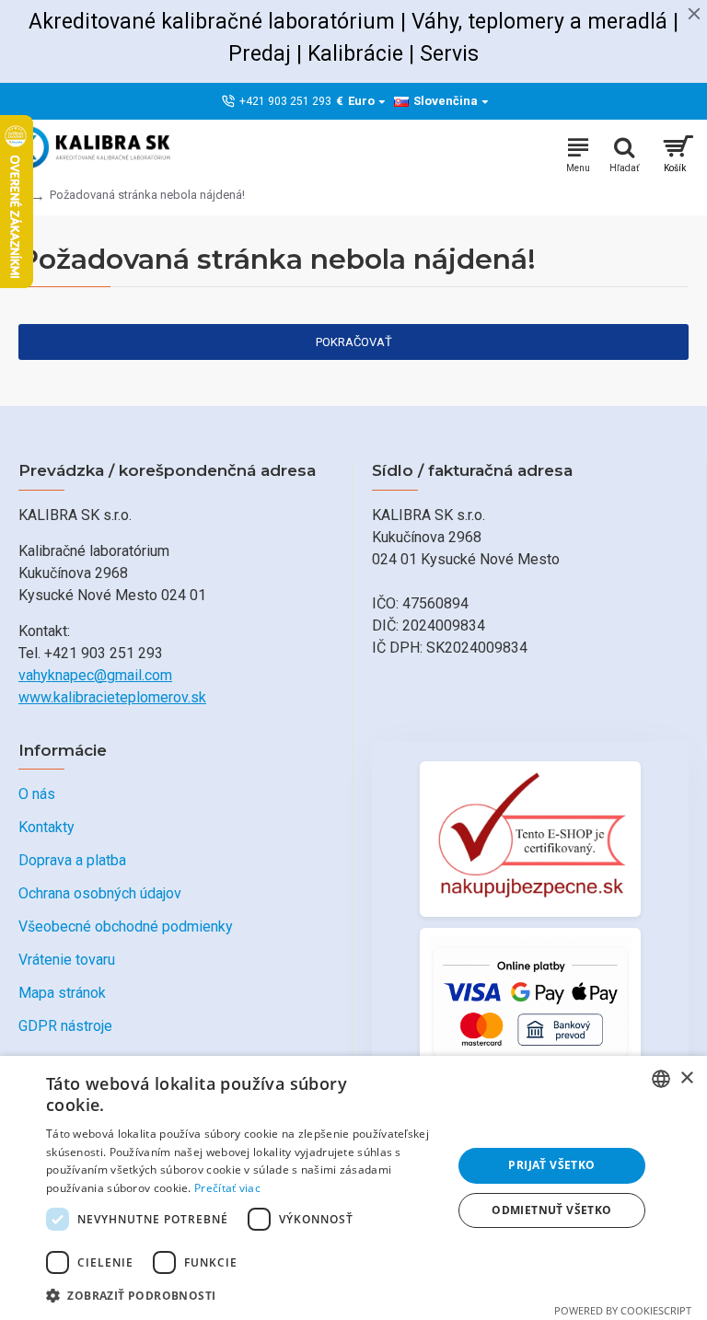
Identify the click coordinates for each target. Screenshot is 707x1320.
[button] (243, 1295)
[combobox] (661, 1079)
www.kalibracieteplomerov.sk (112, 697)
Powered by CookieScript (622, 1310)
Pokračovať (354, 342)
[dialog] (353, 1188)
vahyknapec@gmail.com (95, 675)
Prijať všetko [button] (551, 1165)
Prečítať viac (227, 1188)
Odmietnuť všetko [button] (551, 1210)
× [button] (686, 1078)
